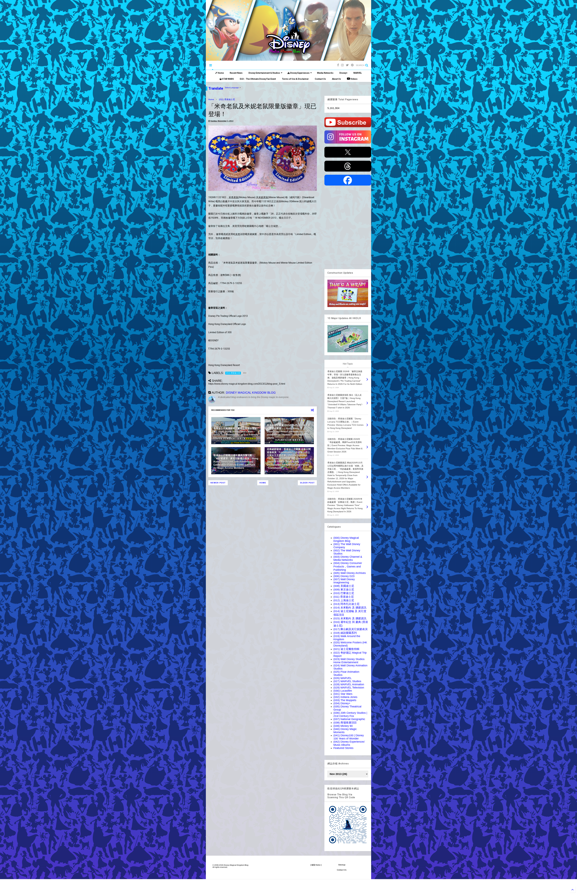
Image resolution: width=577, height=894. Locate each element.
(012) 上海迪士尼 (343, 600)
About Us (336, 79)
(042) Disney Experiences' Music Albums (349, 743)
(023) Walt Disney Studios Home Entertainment (349, 661)
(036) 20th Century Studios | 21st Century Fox (350, 714)
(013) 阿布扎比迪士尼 (346, 603)
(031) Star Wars (342, 693)
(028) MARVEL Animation (348, 684)
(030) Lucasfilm (342, 690)
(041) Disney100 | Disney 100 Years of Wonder (348, 737)
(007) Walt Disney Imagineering (344, 581)
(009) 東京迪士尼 (343, 589)
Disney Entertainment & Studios (264, 73)
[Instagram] (342, 65)
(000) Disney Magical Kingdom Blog (346, 539)
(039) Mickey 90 (343, 725)
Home (220, 73)
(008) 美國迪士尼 (343, 585)
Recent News (236, 73)
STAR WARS (228, 79)
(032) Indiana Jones (345, 697)
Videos (353, 79)
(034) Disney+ (341, 703)
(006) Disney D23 (343, 576)
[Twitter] (347, 65)
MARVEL (357, 73)
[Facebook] (338, 65)
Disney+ (343, 73)
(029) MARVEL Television (348, 687)
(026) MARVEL (342, 678)
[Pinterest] (352, 65)
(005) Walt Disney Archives (349, 572)
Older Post (307, 483)
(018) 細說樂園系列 (345, 632)
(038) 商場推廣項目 (345, 722)
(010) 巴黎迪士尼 (343, 593)
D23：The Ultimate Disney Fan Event (258, 79)
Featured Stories (343, 748)
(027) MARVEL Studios (347, 681)
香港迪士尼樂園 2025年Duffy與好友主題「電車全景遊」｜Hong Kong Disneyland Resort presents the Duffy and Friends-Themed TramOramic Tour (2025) (289, 431)
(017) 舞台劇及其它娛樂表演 (350, 629)
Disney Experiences (300, 73)
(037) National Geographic (349, 719)
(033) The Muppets (344, 700)
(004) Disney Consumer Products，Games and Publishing (347, 566)
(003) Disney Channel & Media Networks (347, 558)
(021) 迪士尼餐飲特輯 (346, 649)
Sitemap (341, 865)
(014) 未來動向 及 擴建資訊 (349, 607)
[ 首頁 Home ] (316, 865)
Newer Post (218, 483)
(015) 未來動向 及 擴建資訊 (349, 618)
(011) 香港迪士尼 (227, 99)
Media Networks (325, 73)
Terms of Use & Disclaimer (295, 79)
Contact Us (320, 79)
